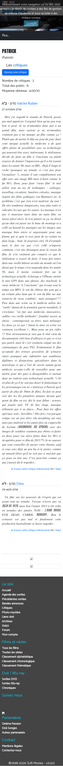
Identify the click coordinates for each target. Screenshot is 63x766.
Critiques (7, 608)
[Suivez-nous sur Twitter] (13, 706)
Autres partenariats (13, 732)
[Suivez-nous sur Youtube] (21, 706)
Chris (20, 484)
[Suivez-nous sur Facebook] (5, 706)
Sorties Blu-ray (11, 683)
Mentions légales (12, 746)
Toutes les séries (12, 652)
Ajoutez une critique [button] (15, 72)
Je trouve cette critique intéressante (30, 469)
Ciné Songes (9, 728)
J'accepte (31, 23)
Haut (58, 469)
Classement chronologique (18, 661)
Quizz (5, 625)
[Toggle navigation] (57, 35)
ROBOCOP (41, 514)
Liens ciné (8, 616)
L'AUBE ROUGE (52, 510)
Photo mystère (11, 612)
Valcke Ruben (27, 104)
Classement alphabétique (17, 656)
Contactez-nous (12, 750)
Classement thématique (16, 665)
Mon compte (10, 634)
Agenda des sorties (13, 594)
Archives (7, 621)
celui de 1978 (10, 506)
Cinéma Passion (11, 723)
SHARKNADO (24, 426)
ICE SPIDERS (40, 426)
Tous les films (10, 648)
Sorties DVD (9, 679)
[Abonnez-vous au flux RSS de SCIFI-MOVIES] (30, 706)
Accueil (6, 590)
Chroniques (9, 688)
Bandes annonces (13, 603)
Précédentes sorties (14, 599)
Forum (6, 630)
